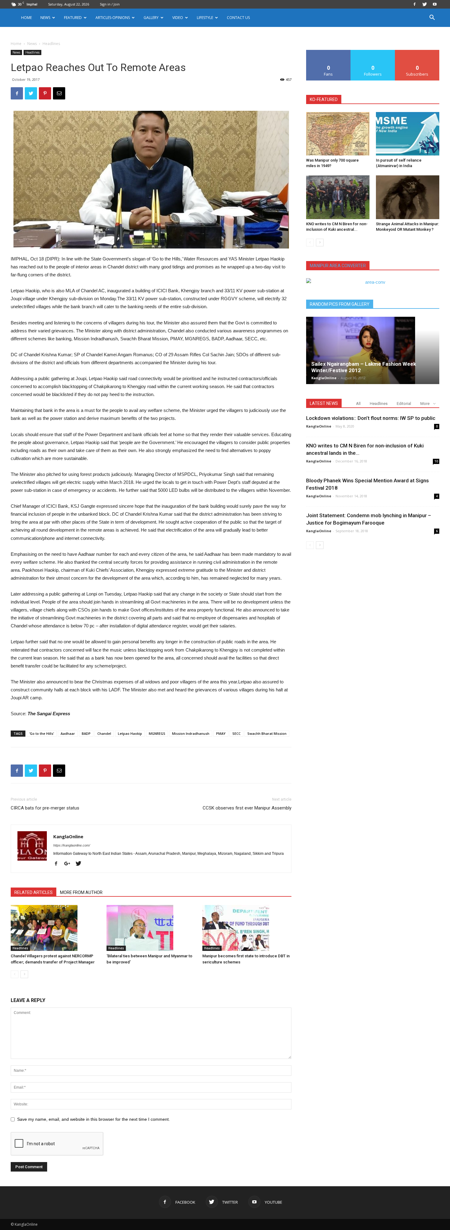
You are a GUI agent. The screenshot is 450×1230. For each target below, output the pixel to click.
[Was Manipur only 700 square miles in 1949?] (337, 133)
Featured (73, 17)
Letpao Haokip (130, 733)
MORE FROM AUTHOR (81, 892)
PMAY (221, 733)
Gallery (151, 17)
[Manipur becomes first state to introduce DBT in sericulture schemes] (247, 928)
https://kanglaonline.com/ (71, 845)
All (358, 403)
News (32, 43)
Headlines (32, 52)
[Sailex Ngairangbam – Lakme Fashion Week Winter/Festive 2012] (372, 350)
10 (436, 461)
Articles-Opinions (113, 17)
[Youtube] (434, 4)
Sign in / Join (110, 4)
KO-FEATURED (324, 99)
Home (26, 17)
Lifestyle (205, 17)
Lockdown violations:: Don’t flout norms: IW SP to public (370, 418)
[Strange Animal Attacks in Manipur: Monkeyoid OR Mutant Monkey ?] (407, 197)
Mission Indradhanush (190, 733)
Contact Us (238, 17)
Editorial (404, 403)
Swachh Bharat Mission (267, 733)
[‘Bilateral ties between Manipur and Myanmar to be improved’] (151, 928)
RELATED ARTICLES (33, 892)
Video (177, 17)
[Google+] (69, 864)
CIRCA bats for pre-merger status (45, 808)
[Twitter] (424, 4)
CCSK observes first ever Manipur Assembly (247, 808)
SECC (236, 733)
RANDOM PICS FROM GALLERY (339, 304)
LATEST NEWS (324, 403)
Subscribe (417, 52)
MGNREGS (157, 733)
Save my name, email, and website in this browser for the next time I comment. (93, 1119)
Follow (373, 52)
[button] (432, 18)
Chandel (104, 733)
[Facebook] (414, 4)
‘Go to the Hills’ (41, 733)
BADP (86, 733)
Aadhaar (68, 733)
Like (328, 52)
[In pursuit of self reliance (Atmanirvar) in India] (407, 133)
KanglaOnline (68, 836)
